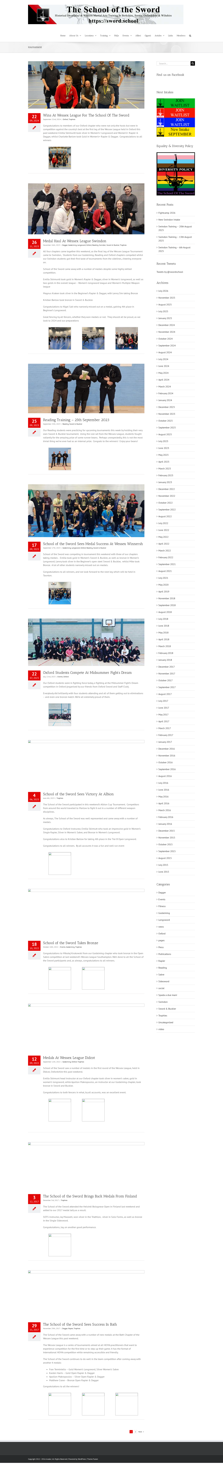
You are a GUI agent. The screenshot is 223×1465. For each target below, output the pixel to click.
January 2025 (165, 318)
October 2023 (165, 420)
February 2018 (165, 653)
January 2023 (165, 482)
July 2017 (163, 700)
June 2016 (163, 789)
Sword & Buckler (112, 245)
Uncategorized (165, 1022)
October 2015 (165, 844)
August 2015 (165, 858)
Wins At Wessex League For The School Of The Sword (86, 115)
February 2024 (165, 393)
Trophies (72, 119)
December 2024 (166, 325)
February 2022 (165, 557)
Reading (95, 245)
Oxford (65, 119)
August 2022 (165, 516)
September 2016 (167, 769)
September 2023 (167, 427)
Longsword (81, 245)
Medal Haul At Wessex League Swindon (74, 241)
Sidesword (163, 981)
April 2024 (163, 379)
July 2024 (163, 359)
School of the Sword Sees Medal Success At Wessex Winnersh (93, 544)
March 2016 (164, 810)
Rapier (70, 1328)
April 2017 (163, 721)
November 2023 (166, 413)
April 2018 (163, 639)
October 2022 (165, 502)
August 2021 (165, 571)
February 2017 (165, 735)
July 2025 (163, 311)
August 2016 (165, 776)
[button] (190, 35)
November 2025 (166, 297)
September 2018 (167, 605)
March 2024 (164, 386)
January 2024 (165, 400)
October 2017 (165, 680)
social (161, 988)
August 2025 (165, 304)
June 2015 (163, 871)
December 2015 (166, 830)
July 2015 (163, 864)
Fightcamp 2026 (166, 212)
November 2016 (166, 755)
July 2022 (163, 523)
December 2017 (166, 666)
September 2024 (167, 345)
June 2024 (163, 366)
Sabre (161, 974)
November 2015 (166, 837)
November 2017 (166, 673)
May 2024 (163, 372)
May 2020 (163, 584)
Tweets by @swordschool (170, 271)
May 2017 (163, 714)
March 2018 (164, 646)
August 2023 (165, 434)
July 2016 (163, 782)
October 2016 (165, 762)
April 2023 (163, 461)
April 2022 (163, 543)
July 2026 (163, 290)
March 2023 (164, 468)
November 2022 (166, 495)
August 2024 (165, 352)
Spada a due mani (167, 995)
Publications (164, 954)
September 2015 (167, 851)
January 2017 (165, 741)
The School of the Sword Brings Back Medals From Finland (90, 1196)
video (161, 1029)
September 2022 (167, 509)
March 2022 (164, 550)
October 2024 (165, 338)
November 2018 (166, 598)
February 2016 (165, 817)
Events (60, 676)
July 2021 (163, 577)
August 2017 (165, 694)
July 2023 (163, 441)
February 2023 (165, 475)
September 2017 (167, 687)
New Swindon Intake (169, 219)
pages (161, 940)
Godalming (72, 245)
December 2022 (166, 489)
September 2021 (167, 564)
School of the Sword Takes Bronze (70, 943)
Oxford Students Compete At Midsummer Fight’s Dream (87, 672)
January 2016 (165, 823)
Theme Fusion (92, 1459)
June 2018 (163, 625)
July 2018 (163, 618)
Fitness (162, 906)
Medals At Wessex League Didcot (69, 1057)
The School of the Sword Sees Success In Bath (80, 1324)
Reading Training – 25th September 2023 (76, 420)
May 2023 (163, 454)
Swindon (102, 245)
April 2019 (163, 591)
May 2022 (163, 536)
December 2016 (166, 748)
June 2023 (163, 448)
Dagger (65, 245)
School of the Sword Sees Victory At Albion (78, 794)
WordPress (82, 1459)
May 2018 (163, 632)
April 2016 (163, 803)
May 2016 (163, 796)
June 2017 (163, 707)
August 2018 (165, 612)
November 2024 (166, 331)
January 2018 (165, 659)
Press (161, 947)
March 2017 (164, 728)
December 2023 (166, 407)
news (161, 926)
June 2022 (163, 530)
